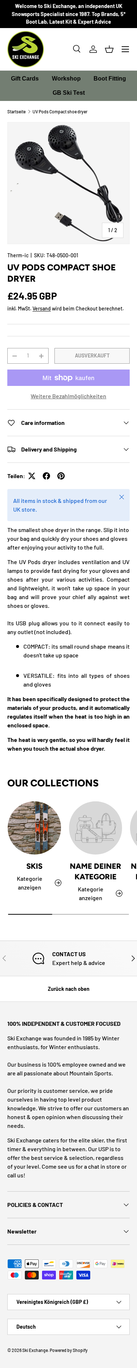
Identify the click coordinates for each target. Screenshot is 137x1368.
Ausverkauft (92, 355)
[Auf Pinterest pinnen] (61, 476)
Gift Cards (25, 78)
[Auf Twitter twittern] (31, 476)
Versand (42, 308)
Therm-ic (17, 255)
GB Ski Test (69, 93)
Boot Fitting (110, 78)
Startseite (16, 111)
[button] (109, 49)
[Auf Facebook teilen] (46, 476)
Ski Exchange (35, 1350)
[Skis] (34, 828)
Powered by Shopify (69, 1350)
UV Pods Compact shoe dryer (60, 111)
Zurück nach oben (69, 989)
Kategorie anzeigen (90, 893)
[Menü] (125, 49)
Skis (34, 866)
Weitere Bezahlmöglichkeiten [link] (68, 395)
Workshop (66, 78)
